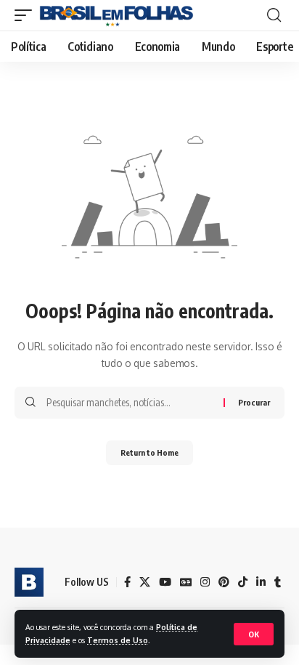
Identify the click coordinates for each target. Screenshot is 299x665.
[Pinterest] (224, 582)
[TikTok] (242, 582)
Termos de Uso (117, 640)
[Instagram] (205, 582)
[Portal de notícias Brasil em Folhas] (116, 15)
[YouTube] (165, 582)
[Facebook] (127, 582)
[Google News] (185, 582)
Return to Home (149, 452)
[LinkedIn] (261, 582)
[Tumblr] (277, 582)
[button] (254, 634)
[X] (145, 582)
